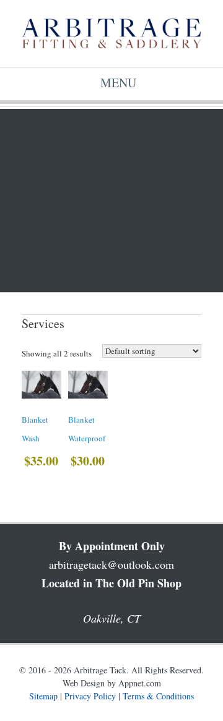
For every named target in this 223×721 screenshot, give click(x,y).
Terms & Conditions (158, 696)
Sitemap (43, 696)
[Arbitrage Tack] (111, 33)
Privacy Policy (90, 696)
